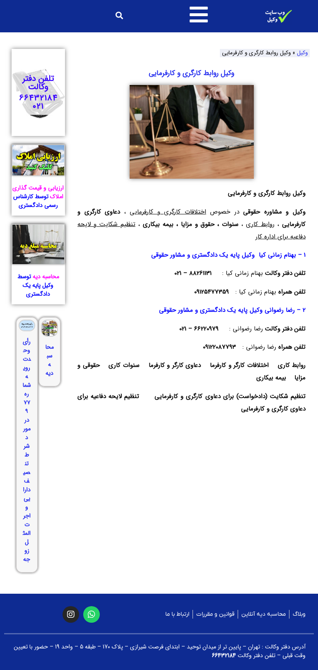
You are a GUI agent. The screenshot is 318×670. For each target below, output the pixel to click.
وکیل (302, 53)
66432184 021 (38, 102)
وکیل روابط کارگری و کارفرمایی (191, 73)
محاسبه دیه (50, 360)
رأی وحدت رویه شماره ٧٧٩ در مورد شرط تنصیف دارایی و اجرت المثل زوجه (27, 450)
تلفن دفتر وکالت (38, 82)
